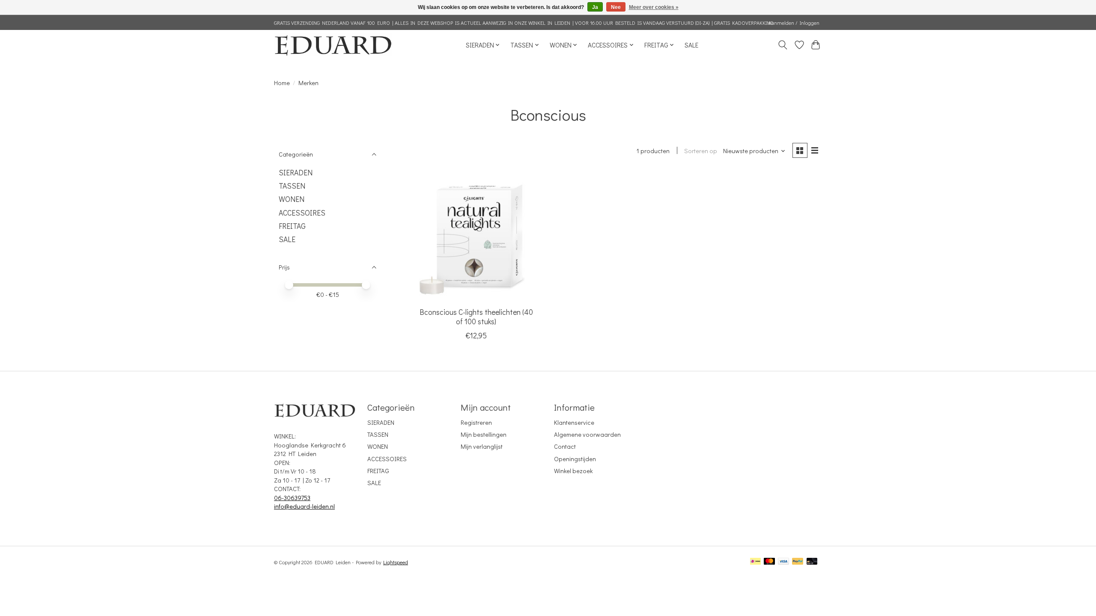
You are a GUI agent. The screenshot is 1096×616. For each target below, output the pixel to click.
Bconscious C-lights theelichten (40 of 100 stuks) (476, 316)
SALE (691, 45)
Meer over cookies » (654, 7)
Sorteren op (700, 151)
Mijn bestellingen (483, 434)
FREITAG (292, 226)
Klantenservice (574, 422)
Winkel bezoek (573, 471)
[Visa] (783, 562)
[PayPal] (797, 562)
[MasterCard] (769, 562)
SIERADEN (296, 173)
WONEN (291, 199)
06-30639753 (292, 498)
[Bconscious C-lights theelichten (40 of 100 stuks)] (476, 236)
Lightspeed (395, 562)
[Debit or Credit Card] (812, 562)
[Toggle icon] (783, 45)
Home (282, 83)
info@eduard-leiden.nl (304, 506)
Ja (595, 7)
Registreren (476, 422)
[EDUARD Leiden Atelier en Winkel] (333, 44)
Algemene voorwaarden (587, 434)
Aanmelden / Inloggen (793, 22)
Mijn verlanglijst (482, 446)
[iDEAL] (755, 562)
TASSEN (292, 186)
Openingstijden (575, 459)
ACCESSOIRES (302, 213)
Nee (616, 7)
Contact (565, 446)
